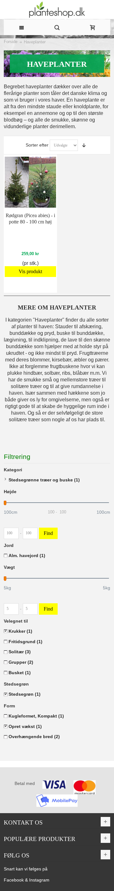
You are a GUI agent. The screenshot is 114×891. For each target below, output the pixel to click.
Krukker (20, 631)
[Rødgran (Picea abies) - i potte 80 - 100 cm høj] (30, 182)
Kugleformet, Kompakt (36, 715)
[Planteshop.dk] (57, 10)
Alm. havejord (27, 555)
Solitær (20, 651)
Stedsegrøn (25, 694)
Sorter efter (37, 144)
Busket (20, 672)
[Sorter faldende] (84, 145)
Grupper (21, 662)
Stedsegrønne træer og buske (44, 479)
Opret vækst (25, 726)
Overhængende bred (34, 736)
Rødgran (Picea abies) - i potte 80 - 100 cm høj (30, 218)
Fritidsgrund (25, 641)
